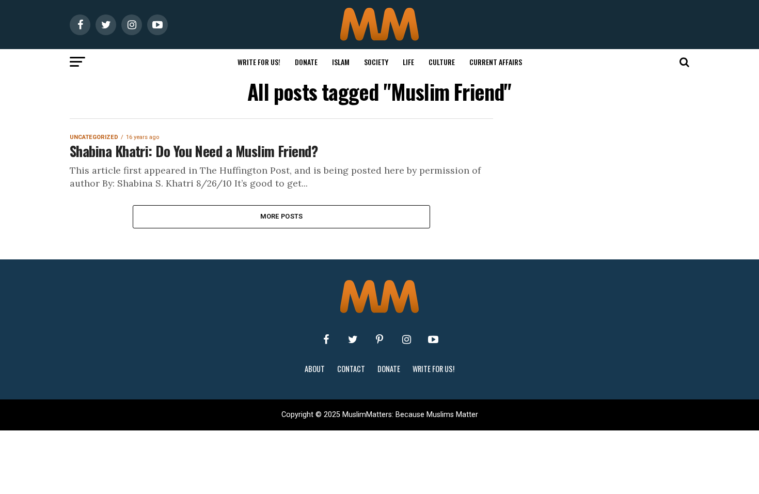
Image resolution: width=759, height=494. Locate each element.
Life (408, 61)
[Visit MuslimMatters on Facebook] (325, 339)
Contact (351, 368)
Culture (442, 61)
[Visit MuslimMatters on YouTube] (433, 339)
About (315, 368)
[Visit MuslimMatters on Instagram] (406, 339)
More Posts (281, 216)
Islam (341, 61)
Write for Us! (259, 61)
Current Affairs (495, 61)
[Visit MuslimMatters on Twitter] (352, 339)
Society (376, 61)
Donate (306, 61)
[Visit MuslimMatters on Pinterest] (379, 339)
